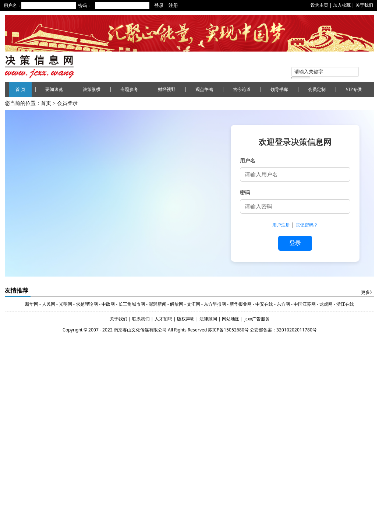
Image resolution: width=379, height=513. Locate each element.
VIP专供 (354, 89)
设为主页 (319, 5)
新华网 (31, 304)
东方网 (283, 304)
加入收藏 (342, 5)
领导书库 (279, 89)
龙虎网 (326, 304)
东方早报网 (215, 304)
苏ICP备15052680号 (228, 330)
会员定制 (317, 89)
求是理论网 (87, 304)
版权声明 (186, 319)
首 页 (20, 89)
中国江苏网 (305, 304)
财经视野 (167, 89)
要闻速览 (54, 89)
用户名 (247, 160)
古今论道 (242, 89)
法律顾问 (208, 319)
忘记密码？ (307, 225)
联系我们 (141, 319)
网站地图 (231, 319)
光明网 (65, 304)
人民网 (48, 304)
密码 (245, 192)
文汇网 (193, 304)
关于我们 (364, 5)
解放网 (176, 304)
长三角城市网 (131, 304)
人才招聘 (162, 319)
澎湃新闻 (157, 304)
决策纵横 (91, 89)
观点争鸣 (204, 89)
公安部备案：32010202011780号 (283, 330)
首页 (46, 103)
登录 (295, 243)
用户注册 (281, 225)
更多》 (367, 292)
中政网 (108, 304)
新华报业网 (241, 304)
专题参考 (129, 89)
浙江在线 (345, 304)
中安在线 (264, 304)
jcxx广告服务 (257, 319)
